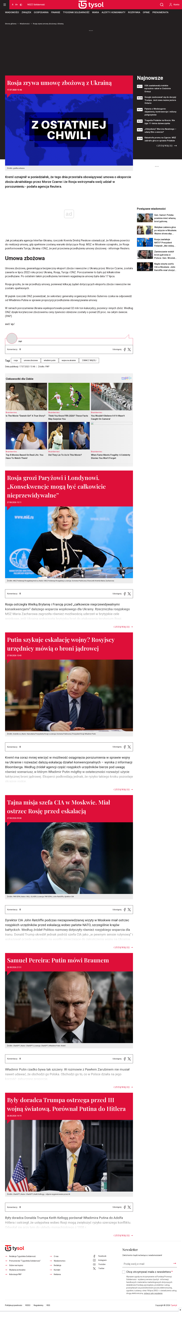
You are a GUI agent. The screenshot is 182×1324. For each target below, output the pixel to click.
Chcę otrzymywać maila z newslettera (149, 1272)
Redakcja (57, 1265)
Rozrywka (134, 12)
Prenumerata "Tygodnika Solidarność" (25, 1261)
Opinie (146, 12)
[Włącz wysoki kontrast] (21, 4)
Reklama (57, 1274)
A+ (16, 4)
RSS (48, 1305)
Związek (26, 12)
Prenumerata (160, 12)
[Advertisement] (91, 52)
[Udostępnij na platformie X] (129, 349)
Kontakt (57, 1270)
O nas (56, 1256)
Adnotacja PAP (15, 1274)
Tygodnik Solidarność (76, 12)
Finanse (55, 12)
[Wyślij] (174, 1263)
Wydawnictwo (59, 1261)
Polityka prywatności (13, 1305)
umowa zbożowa (31, 360)
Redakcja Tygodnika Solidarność (22, 1256)
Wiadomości (12, 12)
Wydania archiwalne (17, 1270)
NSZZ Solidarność (36, 4)
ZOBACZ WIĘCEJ (89, 360)
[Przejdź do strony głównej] (88, 4)
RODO (27, 1305)
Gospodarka (41, 12)
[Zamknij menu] (5, 4)
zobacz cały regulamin (153, 1293)
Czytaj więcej (164, 145)
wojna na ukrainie (69, 360)
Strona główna (10, 24)
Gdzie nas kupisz (16, 1265)
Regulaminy (38, 1305)
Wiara (95, 12)
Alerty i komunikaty (113, 12)
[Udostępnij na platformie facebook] (124, 349)
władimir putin (50, 360)
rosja (16, 360)
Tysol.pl (174, 1305)
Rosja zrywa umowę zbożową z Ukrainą (48, 24)
